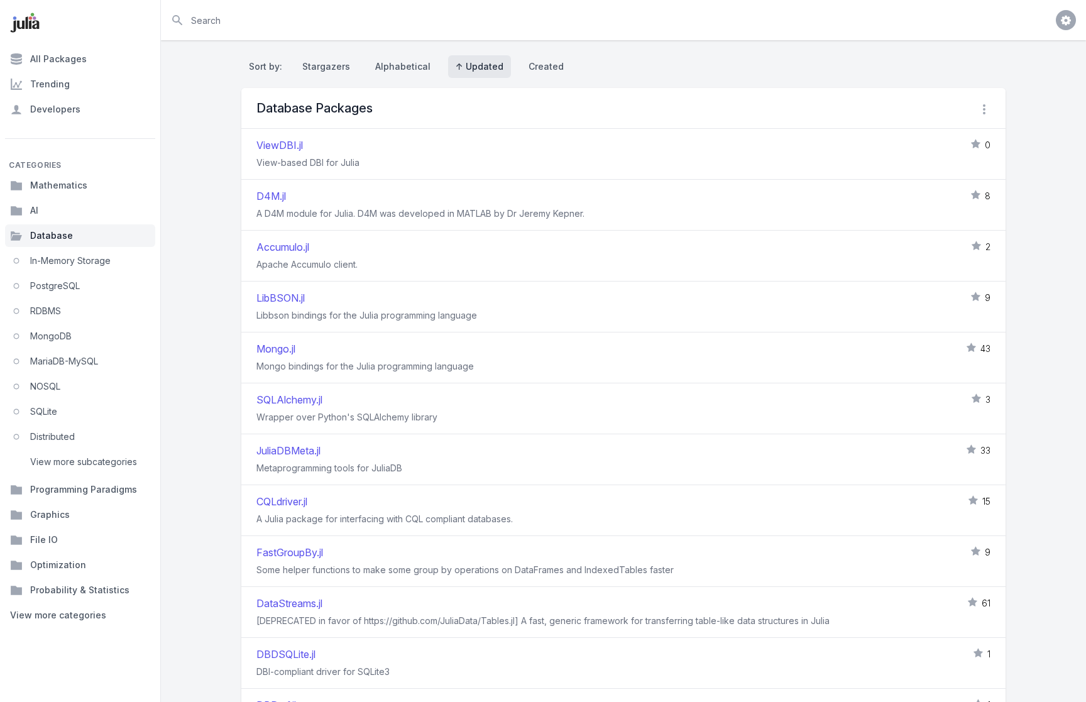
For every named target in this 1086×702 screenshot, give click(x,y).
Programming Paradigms (83, 489)
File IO (44, 539)
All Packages (58, 58)
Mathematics (58, 185)
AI (34, 210)
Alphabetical (403, 66)
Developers (55, 109)
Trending (50, 84)
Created (546, 66)
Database (51, 235)
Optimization (58, 564)
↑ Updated (479, 66)
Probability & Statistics (79, 589)
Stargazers (326, 66)
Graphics (50, 514)
